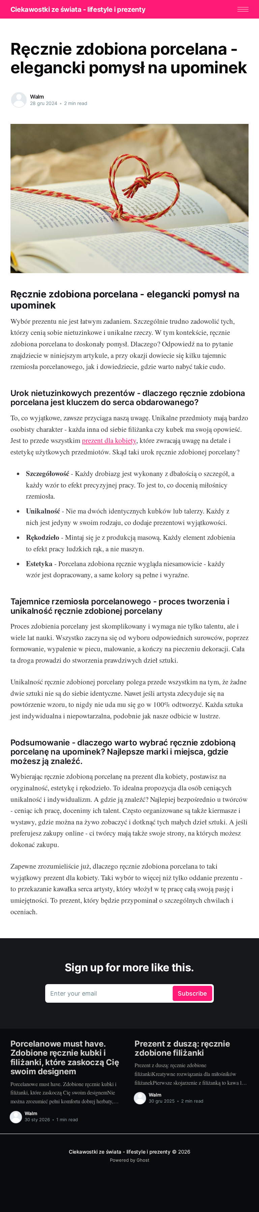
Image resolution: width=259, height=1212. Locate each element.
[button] (243, 9)
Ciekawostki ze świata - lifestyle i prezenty (77, 9)
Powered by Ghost (129, 1160)
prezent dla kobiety (109, 440)
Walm (37, 96)
